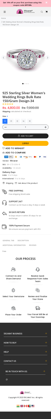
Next (47, 57)
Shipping (6, 111)
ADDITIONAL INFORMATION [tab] (14, 245)
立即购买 (25, 143)
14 (23, 121)
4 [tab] (28, 83)
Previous (3, 57)
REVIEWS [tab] (32, 245)
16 (30, 121)
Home (3, 18)
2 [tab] (24, 83)
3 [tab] (26, 83)
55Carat (14, 161)
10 (11, 121)
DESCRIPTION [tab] (23, 240)
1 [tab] (23, 83)
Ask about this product (28, 183)
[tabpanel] (25, 56)
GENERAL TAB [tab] (8, 240)
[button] (7, 104)
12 (17, 121)
